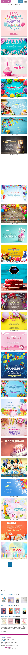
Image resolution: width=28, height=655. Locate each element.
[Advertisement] (14, 170)
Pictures (3, 643)
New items (3, 640)
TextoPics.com (8, 647)
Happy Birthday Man (7, 605)
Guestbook (3, 637)
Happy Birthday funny (7, 594)
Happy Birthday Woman (8, 616)
